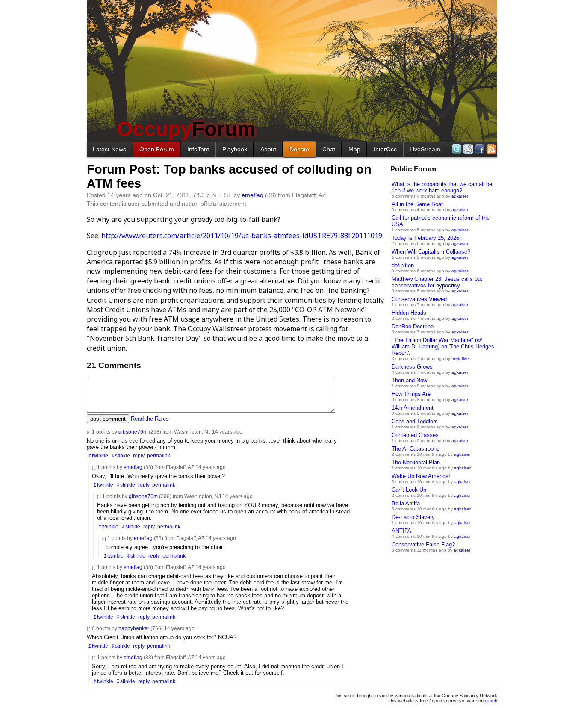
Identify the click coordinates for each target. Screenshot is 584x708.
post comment (108, 419)
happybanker (133, 628)
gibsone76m (132, 431)
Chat (328, 149)
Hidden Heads (409, 313)
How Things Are (411, 394)
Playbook (234, 149)
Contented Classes (415, 435)
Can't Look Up (409, 490)
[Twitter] (456, 149)
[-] (89, 432)
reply (139, 455)
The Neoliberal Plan (416, 462)
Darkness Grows (412, 366)
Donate (299, 149)
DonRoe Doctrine (413, 326)
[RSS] (490, 149)
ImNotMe (460, 358)
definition (403, 265)
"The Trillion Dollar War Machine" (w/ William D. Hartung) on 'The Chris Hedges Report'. (443, 346)
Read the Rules (150, 419)
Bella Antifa (406, 503)
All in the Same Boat (417, 204)
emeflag (252, 195)
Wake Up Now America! (421, 476)
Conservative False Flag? (423, 544)
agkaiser (459, 196)
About (268, 149)
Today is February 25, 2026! (426, 238)
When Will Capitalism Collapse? (431, 251)
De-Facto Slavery (413, 517)
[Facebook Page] (479, 149)
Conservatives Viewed (419, 299)
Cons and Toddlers (415, 421)
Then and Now (409, 380)
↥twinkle (98, 455)
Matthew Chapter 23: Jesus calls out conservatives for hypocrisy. (437, 282)
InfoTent (198, 149)
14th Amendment (413, 407)
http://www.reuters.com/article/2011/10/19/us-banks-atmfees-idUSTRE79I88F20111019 (241, 235)
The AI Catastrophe (415, 448)
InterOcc (385, 149)
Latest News (109, 149)
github (491, 700)
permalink (158, 455)
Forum (186, 129)
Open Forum (156, 149)
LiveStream (425, 149)
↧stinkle (120, 455)
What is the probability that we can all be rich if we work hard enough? (442, 187)
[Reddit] (467, 149)
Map (354, 149)
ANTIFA (401, 531)
